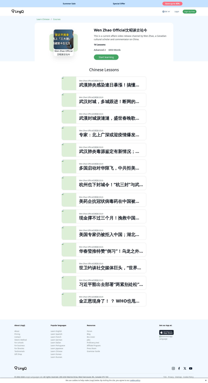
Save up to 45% (172, 3)
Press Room (91, 348)
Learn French (56, 337)
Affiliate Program (94, 345)
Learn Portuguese (58, 345)
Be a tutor (91, 337)
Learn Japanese (57, 348)
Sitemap (178, 377)
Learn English (56, 331)
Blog (89, 334)
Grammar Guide (93, 351)
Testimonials (19, 351)
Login (177, 11)
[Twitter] (185, 368)
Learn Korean (56, 354)
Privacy (171, 377)
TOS (165, 377)
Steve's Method (20, 340)
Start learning (106, 57)
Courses (57, 19)
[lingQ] (18, 11)
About (16, 331)
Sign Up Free (189, 11)
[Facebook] (179, 368)
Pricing (17, 334)
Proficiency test (93, 342)
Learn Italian (56, 342)
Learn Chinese (43, 19)
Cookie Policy (188, 377)
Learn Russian (56, 357)
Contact (17, 337)
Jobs (88, 340)
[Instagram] (173, 368)
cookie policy (135, 380)
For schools (18, 342)
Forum (89, 331)
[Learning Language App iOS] (166, 332)
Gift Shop (18, 354)
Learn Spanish (56, 334)
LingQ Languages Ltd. (34, 377)
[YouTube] (191, 368)
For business (19, 345)
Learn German (56, 340)
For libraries (19, 348)
